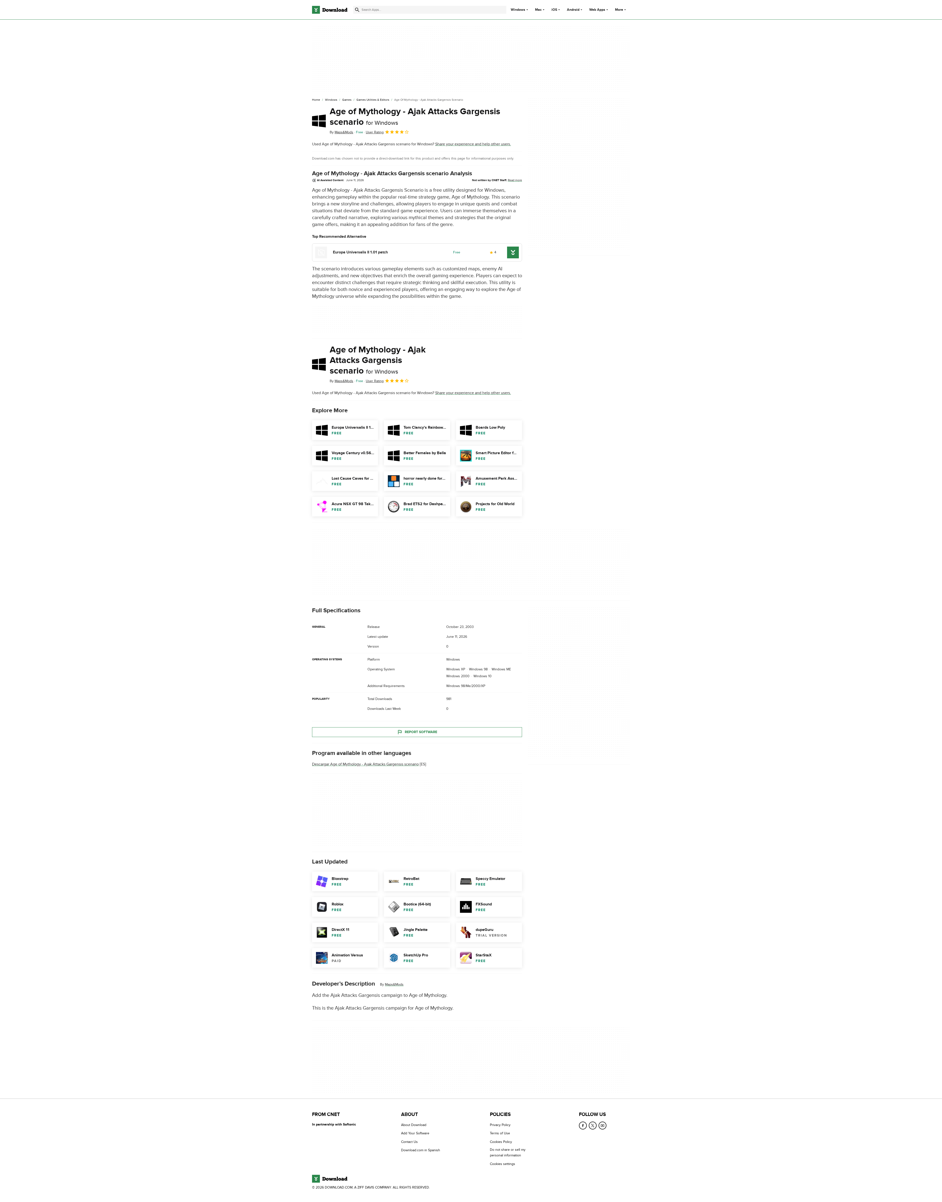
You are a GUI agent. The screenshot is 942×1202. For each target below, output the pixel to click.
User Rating (375, 132)
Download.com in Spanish (420, 1150)
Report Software (421, 732)
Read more (515, 180)
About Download (413, 1125)
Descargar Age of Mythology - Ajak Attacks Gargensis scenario (365, 764)
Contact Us (409, 1142)
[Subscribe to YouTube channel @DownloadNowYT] (602, 1125)
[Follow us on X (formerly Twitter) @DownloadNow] (593, 1125)
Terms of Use (500, 1133)
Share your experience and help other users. (473, 144)
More (619, 10)
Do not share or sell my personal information (507, 1152)
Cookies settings (502, 1164)
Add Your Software (415, 1133)
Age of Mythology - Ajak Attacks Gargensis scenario (415, 116)
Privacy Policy (500, 1125)
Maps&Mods (394, 984)
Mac (538, 10)
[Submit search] (357, 10)
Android (573, 10)
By (341, 132)
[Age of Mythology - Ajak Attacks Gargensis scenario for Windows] (319, 121)
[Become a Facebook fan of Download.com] (583, 1125)
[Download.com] (329, 10)
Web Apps (597, 10)
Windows (518, 10)
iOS (554, 10)
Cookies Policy (501, 1142)
